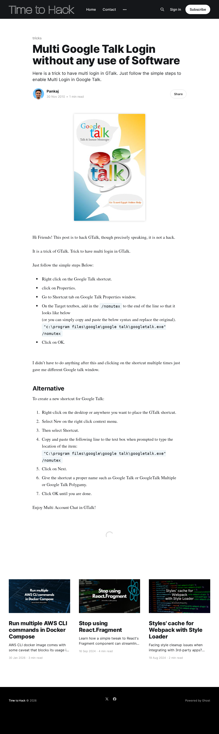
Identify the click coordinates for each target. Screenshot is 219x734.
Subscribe (198, 9)
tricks (37, 38)
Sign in (175, 9)
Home (91, 9)
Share (178, 94)
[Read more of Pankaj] (38, 94)
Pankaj (53, 91)
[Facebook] (114, 699)
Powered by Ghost (197, 700)
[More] (124, 9)
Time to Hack (17, 700)
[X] (107, 699)
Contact (109, 9)
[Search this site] (162, 9)
